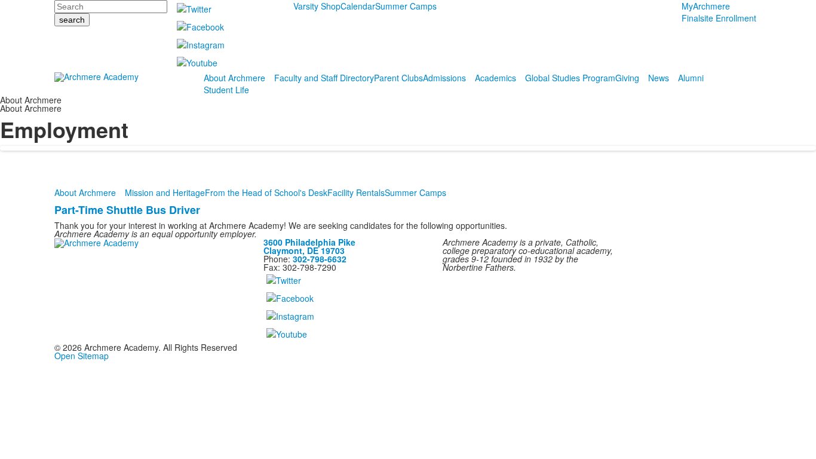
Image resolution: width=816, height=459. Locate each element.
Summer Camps (406, 6)
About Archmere (234, 78)
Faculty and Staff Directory (324, 78)
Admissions (444, 78)
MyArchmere (706, 6)
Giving (627, 78)
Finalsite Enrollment (719, 18)
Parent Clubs (398, 78)
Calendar (357, 6)
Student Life (226, 90)
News (658, 78)
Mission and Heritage (165, 192)
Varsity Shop (316, 6)
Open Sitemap (81, 356)
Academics (495, 78)
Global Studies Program (570, 78)
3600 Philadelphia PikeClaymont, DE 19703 (309, 246)
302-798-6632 (319, 259)
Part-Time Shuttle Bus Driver (127, 210)
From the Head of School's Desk (266, 192)
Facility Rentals (356, 192)
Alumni (691, 78)
